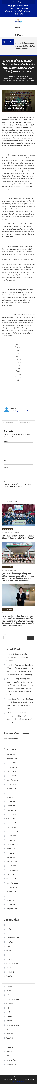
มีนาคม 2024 (11, 879)
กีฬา (7, 933)
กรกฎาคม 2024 (12, 861)
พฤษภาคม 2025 (12, 819)
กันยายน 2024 (11, 853)
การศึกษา (9, 925)
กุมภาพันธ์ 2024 (12, 883)
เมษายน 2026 (11, 771)
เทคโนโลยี (10, 972)
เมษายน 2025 (11, 823)
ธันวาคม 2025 (11, 789)
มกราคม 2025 (11, 836)
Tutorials (24, 1077)
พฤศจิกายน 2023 (12, 896)
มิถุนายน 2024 (11, 866)
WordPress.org (11, 1064)
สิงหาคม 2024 (11, 857)
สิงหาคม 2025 (11, 806)
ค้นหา (5, 635)
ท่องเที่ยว (9, 942)
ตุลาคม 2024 (11, 849)
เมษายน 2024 (11, 874)
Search (17, 27)
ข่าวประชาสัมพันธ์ (10, 94)
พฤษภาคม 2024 (12, 870)
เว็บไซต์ (6, 475)
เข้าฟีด (8, 1056)
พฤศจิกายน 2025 (12, 793)
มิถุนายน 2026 (11, 763)
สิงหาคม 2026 (11, 754)
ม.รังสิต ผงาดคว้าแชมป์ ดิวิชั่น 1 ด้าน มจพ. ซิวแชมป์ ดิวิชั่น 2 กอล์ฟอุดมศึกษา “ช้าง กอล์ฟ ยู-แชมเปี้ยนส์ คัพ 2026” (19, 717)
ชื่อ (5, 460)
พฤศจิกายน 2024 (12, 844)
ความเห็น (7, 441)
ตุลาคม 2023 (11, 900)
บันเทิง (8, 951)
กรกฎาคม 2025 (12, 810)
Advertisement (14, 1077)
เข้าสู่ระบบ (9, 1051)
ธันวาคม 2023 (11, 892)
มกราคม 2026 (11, 784)
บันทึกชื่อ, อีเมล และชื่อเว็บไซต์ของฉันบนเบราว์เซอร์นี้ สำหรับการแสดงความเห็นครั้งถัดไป (18, 485)
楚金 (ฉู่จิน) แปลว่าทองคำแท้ (18, 6)
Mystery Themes (18, 1081)
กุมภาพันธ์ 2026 (12, 780)
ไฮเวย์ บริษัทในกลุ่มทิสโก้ (14, 11)
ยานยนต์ (9, 955)
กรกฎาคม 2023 (12, 909)
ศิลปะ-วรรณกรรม (12, 963)
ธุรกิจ (8, 946)
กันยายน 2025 (11, 801)
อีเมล (6, 467)
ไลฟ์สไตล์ (9, 976)
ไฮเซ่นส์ (27, 11)
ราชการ (9, 959)
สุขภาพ (9, 968)
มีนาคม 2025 (11, 827)
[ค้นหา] (30, 638)
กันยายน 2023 (11, 904)
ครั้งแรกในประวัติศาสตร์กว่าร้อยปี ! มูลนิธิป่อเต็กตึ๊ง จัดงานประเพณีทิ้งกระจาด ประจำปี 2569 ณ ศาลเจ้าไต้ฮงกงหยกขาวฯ (19, 704)
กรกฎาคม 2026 (12, 759)
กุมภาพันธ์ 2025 (12, 831)
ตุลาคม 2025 (11, 797)
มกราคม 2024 (11, 887)
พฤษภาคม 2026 (12, 767)
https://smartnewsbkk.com (24, 411)
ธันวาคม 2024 (11, 840)
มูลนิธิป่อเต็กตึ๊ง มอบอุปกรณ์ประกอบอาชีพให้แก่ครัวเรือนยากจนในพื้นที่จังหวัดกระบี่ (18, 537)
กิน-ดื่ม (8, 929)
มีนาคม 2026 (11, 776)
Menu (20, 35)
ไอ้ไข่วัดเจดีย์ (18, 14)
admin (18, 98)
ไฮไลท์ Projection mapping (18, 8)
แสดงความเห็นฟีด (11, 1060)
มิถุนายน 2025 (11, 814)
